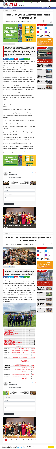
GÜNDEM (20, 2)
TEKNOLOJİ (20, 5)
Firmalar (51, 7)
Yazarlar (40, 7)
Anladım (51, 446)
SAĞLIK (37, 2)
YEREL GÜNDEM (25, 2)
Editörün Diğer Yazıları (13, 174)
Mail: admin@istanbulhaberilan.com (15, 177)
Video (44, 7)
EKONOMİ (42, 2)
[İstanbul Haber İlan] (10, 4)
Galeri (48, 7)
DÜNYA (45, 2)
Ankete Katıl (45, 43)
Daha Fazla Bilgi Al (21, 447)
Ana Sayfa (6, 10)
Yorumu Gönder (9, 203)
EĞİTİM (30, 2)
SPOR (34, 2)
